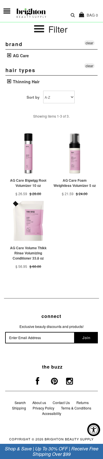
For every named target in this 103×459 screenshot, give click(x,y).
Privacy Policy (43, 407)
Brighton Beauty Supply (69, 439)
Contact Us (61, 402)
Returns (82, 402)
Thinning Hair (25, 81)
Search (20, 402)
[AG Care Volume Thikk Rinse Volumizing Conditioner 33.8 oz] (28, 221)
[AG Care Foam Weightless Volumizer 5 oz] (74, 153)
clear (89, 42)
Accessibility (51, 413)
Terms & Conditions (76, 407)
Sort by (33, 97)
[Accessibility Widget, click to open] (93, 429)
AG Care (20, 55)
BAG (91, 15)
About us (39, 402)
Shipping (19, 407)
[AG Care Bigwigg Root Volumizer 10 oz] (28, 153)
